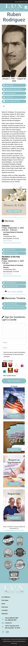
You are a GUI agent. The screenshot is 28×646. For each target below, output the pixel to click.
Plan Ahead (5, 600)
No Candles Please (10, 375)
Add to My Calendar (10, 249)
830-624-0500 (7, 240)
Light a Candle (9, 85)
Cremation (5, 610)
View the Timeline (11, 304)
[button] (26, 7)
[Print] (3, 106)
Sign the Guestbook (10, 93)
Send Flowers (9, 97)
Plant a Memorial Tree (12, 101)
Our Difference (6, 597)
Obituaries (5, 614)
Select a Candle (8, 361)
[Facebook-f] (3, 632)
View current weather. (15, 291)
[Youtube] (7, 632)
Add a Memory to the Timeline (13, 89)
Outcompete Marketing (20, 641)
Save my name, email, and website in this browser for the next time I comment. (14, 354)
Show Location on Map (11, 253)
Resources (5, 607)
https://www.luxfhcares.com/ (12, 243)
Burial (3, 604)
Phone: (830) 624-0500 (21, 1)
